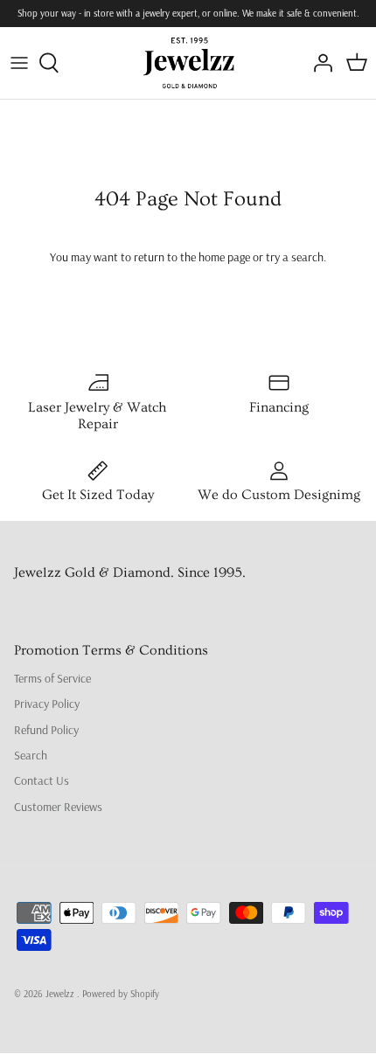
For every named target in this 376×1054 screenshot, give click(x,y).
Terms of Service (52, 678)
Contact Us (41, 780)
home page (224, 257)
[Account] (318, 63)
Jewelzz (61, 994)
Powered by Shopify (120, 994)
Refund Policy (46, 730)
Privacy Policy (47, 703)
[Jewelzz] (188, 63)
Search (30, 755)
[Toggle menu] (19, 63)
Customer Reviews (58, 807)
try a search (295, 257)
